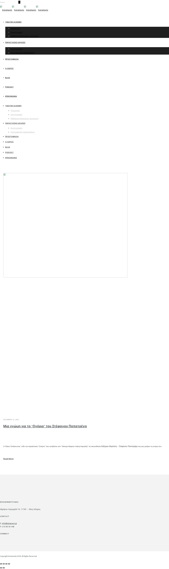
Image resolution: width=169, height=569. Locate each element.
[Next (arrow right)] (4, 567)
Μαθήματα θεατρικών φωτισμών (25, 36)
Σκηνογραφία (16, 32)
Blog (7, 78)
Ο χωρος (9, 68)
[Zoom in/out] (9, 563)
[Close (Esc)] (1, 563)
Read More (8, 458)
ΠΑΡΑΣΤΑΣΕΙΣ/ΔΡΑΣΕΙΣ (15, 42)
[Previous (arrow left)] (1, 567)
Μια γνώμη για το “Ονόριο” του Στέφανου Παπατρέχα (45, 426)
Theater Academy (13, 22)
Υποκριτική (15, 28)
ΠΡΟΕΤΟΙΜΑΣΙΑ (12, 59)
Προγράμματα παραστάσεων (23, 52)
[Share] (4, 563)
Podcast (9, 87)
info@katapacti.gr (9, 523)
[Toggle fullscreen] (6, 563)
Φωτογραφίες (16, 49)
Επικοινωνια (11, 96)
